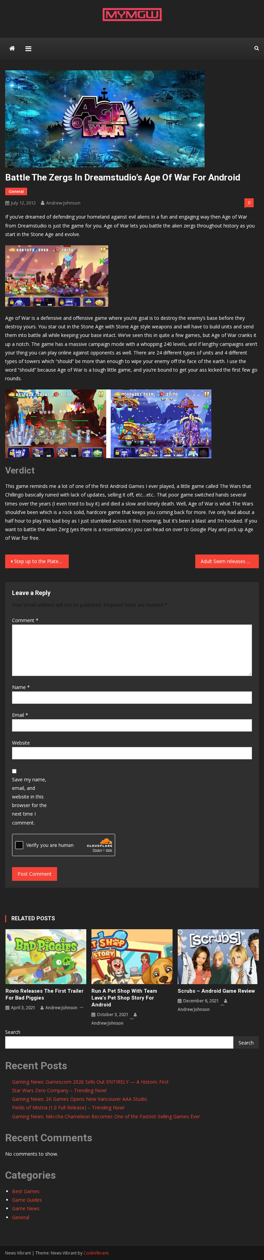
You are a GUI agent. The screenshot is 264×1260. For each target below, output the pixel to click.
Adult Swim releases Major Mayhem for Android (229, 561)
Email (20, 715)
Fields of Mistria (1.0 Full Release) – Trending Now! (68, 1107)
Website (21, 742)
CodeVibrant (96, 1253)
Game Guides (27, 1200)
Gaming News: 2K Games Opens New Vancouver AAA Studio (79, 1099)
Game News (26, 1208)
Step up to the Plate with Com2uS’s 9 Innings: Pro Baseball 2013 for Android (41, 561)
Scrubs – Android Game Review (216, 991)
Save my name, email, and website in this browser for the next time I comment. (29, 801)
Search (12, 1032)
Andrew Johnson (63, 203)
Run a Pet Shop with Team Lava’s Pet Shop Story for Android (124, 998)
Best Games (26, 1191)
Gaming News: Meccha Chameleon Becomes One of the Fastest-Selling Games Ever (106, 1116)
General (16, 191)
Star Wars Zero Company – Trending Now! (59, 1090)
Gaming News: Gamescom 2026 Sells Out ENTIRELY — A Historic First (90, 1081)
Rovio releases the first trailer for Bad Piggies (45, 994)
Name (21, 687)
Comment (25, 620)
